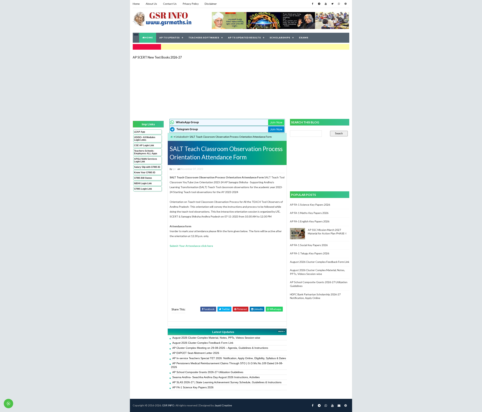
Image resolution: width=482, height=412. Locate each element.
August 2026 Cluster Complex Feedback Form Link (202, 342)
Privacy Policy (191, 3)
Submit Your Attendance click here (191, 245)
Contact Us (170, 3)
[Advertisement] (241, 88)
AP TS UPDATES (169, 37)
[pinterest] (345, 4)
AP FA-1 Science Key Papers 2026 (193, 387)
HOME (149, 37)
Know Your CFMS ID (144, 172)
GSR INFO (168, 405)
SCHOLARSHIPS (280, 37)
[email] (339, 405)
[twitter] (332, 4)
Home (136, 3)
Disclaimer (211, 3)
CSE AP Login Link (144, 145)
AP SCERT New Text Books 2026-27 (157, 57)
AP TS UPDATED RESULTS (244, 37)
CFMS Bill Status (143, 178)
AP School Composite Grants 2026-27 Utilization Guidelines (207, 372)
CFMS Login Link (143, 189)
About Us (151, 3)
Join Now (276, 122)
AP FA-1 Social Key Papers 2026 (309, 245)
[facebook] (312, 4)
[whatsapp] (339, 4)
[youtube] (326, 4)
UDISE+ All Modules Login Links (144, 138)
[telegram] (319, 4)
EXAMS (303, 37)
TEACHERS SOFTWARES (203, 37)
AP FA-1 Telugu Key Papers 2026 (309, 253)
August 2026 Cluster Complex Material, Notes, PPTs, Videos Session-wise (216, 337)
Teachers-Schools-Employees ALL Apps (145, 152)
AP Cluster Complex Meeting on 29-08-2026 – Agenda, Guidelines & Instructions (220, 347)
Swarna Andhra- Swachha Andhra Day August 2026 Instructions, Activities (216, 377)
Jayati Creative (223, 405)
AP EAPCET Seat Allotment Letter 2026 (195, 352)
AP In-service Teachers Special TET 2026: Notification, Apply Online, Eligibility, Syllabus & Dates (229, 358)
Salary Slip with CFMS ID (147, 167)
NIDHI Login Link (143, 183)
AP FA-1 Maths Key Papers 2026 (309, 212)
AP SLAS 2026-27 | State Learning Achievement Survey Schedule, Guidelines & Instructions (226, 382)
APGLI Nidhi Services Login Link (145, 160)
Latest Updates (223, 332)
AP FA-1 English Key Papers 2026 (309, 221)
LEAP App (139, 132)
